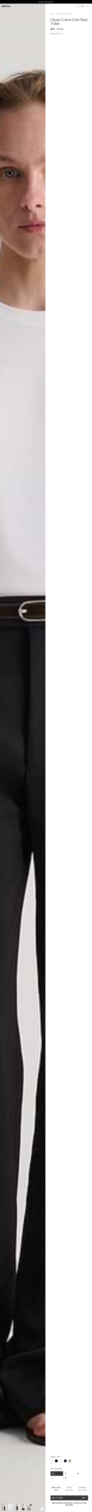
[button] (82, 6)
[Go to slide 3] (17, 1507)
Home (52, 14)
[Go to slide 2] (10, 1507)
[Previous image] (7, 758)
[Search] (75, 6)
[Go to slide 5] (29, 1507)
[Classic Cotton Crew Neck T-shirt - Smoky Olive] (69, 1461)
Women (58, 14)
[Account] (78, 6)
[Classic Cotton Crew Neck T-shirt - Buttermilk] (60, 1461)
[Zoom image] (42, 1509)
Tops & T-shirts (67, 14)
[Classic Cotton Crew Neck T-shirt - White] (51, 1461)
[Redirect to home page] (7, 6)
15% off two (60, 29)
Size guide (58, 1469)
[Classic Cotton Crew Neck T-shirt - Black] (56, 1461)
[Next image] (37, 758)
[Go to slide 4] (23, 1507)
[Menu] (87, 6)
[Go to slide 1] (4, 1507)
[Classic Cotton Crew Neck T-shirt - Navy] (65, 1461)
